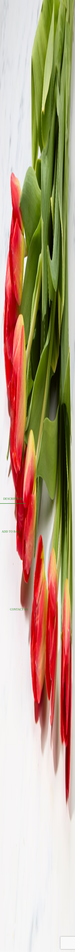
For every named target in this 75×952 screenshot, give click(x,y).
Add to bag (11, 531)
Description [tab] (12, 498)
